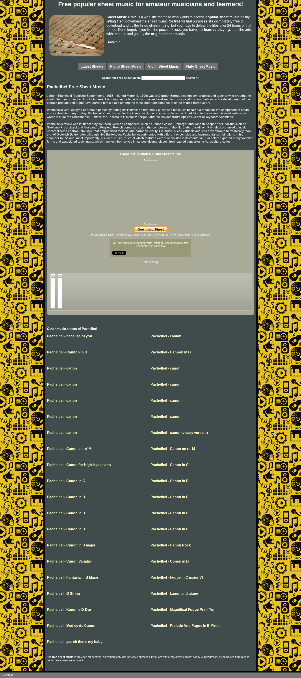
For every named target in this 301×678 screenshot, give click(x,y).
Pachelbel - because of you (69, 336)
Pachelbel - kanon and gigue (174, 593)
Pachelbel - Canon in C (169, 465)
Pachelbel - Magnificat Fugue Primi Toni (183, 609)
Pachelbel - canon (62, 368)
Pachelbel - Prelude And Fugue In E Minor (185, 626)
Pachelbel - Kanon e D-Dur (69, 609)
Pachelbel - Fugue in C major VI (176, 577)
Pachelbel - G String (63, 593)
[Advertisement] (150, 192)
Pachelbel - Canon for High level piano (79, 465)
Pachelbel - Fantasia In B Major (72, 577)
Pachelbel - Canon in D (169, 481)
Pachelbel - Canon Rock (170, 545)
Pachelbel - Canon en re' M (69, 449)
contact (51, 660)
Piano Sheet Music (125, 66)
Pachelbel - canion (165, 336)
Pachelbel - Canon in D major (71, 545)
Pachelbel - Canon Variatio (69, 561)
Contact (8, 674)
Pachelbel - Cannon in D (67, 352)
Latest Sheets (91, 66)
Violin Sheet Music (163, 66)
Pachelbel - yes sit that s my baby (74, 642)
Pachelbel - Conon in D (169, 561)
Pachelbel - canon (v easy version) (179, 433)
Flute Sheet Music (201, 66)
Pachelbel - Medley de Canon (71, 626)
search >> (192, 78)
